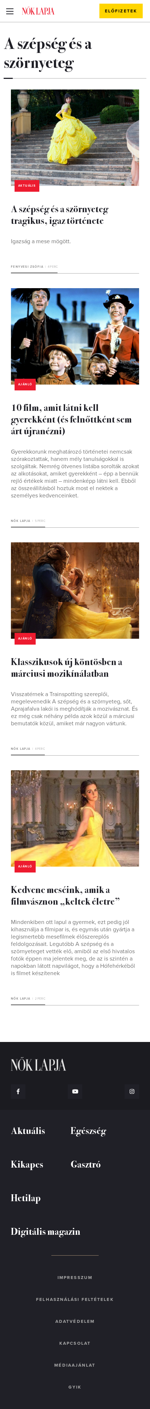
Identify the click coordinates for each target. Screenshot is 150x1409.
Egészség (88, 1130)
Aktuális (27, 185)
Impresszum (75, 1277)
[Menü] (9, 11)
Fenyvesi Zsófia (27, 266)
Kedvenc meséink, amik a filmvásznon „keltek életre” (65, 895)
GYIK (75, 1387)
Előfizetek (121, 11)
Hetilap (26, 1197)
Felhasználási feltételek (75, 1299)
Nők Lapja (38, 11)
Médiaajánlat (74, 1365)
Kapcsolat (75, 1343)
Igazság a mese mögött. (41, 241)
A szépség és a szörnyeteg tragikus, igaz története (59, 214)
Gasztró (86, 1164)
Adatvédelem (75, 1321)
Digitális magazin (45, 1231)
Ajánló (25, 384)
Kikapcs (27, 1164)
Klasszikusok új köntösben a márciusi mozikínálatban (66, 667)
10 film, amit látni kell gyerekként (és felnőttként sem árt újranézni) (71, 418)
